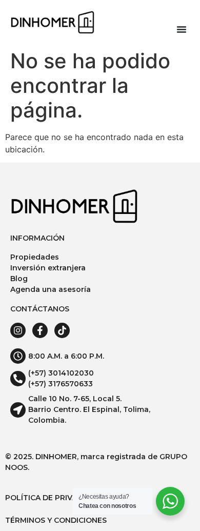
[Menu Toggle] (181, 29)
